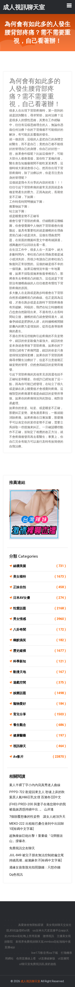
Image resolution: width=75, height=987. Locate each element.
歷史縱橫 (39, 651)
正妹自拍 (39, 587)
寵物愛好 (39, 704)
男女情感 (39, 619)
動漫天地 (39, 672)
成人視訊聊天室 (30, 981)
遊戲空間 (39, 682)
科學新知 (39, 661)
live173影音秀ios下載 (44, 952)
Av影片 (39, 756)
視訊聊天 (39, 746)
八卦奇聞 (39, 629)
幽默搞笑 (39, 640)
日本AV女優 (39, 598)
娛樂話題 (39, 693)
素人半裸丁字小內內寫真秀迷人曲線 (34, 785)
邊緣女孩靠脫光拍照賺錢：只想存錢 (34, 867)
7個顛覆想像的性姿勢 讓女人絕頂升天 (37, 816)
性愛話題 (39, 608)
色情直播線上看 (26, 958)
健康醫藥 (39, 735)
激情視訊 (48, 936)
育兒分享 (39, 714)
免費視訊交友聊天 (22, 848)
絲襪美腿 (39, 566)
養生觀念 (39, 725)
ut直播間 (63, 958)
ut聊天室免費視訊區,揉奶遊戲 (37, 964)
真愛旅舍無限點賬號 (30, 924)
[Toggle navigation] (69, 5)
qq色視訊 (16, 874)
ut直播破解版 (47, 958)
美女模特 (39, 576)
